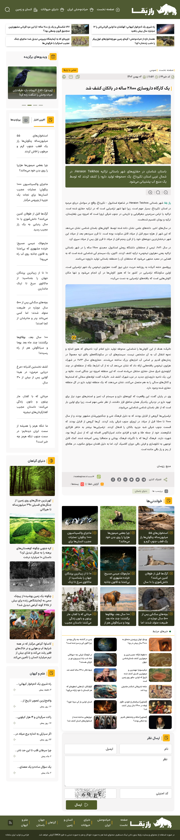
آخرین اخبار (39, 120)
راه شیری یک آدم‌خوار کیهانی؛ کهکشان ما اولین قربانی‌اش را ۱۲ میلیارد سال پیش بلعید (124, 29)
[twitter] (138, 480)
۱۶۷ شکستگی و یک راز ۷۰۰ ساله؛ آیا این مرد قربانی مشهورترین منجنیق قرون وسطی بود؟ (39, 29)
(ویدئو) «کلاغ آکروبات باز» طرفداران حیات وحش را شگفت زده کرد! (33, 92)
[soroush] (119, 480)
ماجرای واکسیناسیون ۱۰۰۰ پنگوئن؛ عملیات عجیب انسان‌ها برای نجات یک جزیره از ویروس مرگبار (79, 537)
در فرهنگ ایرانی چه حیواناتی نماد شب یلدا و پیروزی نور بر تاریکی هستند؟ (80, 658)
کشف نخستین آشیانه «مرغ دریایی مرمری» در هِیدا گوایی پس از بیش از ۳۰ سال (32, 375)
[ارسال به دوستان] (71, 77)
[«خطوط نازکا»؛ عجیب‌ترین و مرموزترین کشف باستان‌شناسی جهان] (159, 660)
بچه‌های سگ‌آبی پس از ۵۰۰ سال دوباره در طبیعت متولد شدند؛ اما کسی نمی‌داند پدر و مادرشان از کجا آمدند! (154, 618)
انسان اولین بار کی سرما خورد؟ (79, 702)
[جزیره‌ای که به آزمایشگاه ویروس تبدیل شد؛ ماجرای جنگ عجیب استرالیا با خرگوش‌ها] (80, 41)
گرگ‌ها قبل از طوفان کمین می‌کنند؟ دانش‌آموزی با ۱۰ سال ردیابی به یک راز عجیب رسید (155, 578)
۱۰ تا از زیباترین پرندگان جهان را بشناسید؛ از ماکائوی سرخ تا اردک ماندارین (78, 578)
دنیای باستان (141, 491)
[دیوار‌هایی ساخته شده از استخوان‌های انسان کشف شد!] (104, 722)
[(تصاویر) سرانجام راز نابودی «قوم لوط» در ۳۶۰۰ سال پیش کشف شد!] (159, 707)
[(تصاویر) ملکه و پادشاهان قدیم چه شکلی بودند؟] (159, 722)
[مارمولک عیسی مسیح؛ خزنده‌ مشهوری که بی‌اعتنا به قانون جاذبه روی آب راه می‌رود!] (118, 558)
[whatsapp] (131, 480)
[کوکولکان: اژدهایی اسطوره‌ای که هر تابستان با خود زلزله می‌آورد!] (104, 691)
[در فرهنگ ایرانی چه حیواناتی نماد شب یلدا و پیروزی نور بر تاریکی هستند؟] (104, 660)
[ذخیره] (78, 77)
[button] (41, 105)
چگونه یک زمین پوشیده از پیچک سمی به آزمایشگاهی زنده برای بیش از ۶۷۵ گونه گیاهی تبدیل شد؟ (31, 600)
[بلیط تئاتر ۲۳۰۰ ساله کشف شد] (104, 675)
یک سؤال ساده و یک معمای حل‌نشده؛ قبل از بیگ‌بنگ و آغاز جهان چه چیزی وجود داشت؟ (33, 767)
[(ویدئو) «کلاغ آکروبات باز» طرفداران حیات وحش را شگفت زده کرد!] (32, 82)
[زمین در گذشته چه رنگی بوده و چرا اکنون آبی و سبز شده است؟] (104, 644)
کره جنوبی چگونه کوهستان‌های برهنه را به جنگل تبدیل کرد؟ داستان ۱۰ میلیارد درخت (33, 552)
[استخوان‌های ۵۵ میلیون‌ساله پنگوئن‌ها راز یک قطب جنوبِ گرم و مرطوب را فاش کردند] (156, 518)
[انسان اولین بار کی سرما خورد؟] (104, 707)
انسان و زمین (23, 9)
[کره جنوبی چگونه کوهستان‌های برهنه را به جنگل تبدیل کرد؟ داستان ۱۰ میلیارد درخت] (32, 529)
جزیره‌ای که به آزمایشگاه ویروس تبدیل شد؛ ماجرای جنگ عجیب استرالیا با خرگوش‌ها (42, 41)
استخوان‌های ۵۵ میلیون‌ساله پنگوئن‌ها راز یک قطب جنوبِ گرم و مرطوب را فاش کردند (154, 537)
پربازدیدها (16, 120)
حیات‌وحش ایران (77, 9)
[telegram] (144, 480)
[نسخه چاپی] (64, 77)
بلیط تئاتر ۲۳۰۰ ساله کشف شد (79, 670)
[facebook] (113, 480)
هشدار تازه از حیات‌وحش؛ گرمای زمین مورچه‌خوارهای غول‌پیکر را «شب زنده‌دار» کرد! (123, 41)
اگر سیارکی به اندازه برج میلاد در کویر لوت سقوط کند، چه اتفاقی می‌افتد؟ (33, 734)
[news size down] (164, 192)
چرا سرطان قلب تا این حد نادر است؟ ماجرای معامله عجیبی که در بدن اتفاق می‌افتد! (33, 750)
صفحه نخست (105, 9)
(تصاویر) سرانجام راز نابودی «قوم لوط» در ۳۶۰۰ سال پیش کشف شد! (133, 705)
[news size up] (150, 192)
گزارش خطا (93, 484)
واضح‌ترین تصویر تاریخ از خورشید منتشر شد (37, 701)
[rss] (10, 822)
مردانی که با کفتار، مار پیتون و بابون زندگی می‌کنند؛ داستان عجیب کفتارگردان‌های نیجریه (78, 618)
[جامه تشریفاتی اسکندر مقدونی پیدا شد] (159, 691)
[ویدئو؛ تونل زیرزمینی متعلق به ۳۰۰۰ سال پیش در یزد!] (159, 644)
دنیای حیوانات (49, 9)
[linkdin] (125, 479)
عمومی (153, 70)
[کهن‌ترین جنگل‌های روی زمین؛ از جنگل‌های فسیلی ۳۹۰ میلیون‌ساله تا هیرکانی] (32, 481)
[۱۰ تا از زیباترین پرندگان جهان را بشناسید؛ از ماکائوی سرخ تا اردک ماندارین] (80, 558)
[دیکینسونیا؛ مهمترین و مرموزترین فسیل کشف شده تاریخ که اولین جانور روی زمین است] (159, 675)
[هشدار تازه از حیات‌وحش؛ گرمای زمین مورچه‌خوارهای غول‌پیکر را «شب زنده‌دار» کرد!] (165, 41)
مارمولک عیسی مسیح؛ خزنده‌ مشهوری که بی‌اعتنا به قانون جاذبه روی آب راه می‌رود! (117, 578)
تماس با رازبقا (70, 70)
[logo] (154, 9)
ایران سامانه (10, 834)
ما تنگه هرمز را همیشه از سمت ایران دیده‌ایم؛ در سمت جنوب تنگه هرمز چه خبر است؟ (32, 434)
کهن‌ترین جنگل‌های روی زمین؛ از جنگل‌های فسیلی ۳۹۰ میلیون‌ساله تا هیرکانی (31, 505)
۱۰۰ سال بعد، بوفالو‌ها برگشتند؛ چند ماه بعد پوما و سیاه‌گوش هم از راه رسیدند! (117, 618)
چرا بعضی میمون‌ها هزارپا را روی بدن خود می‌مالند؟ (118, 537)
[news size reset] (156, 192)
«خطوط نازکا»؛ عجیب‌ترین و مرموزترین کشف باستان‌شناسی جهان (134, 658)
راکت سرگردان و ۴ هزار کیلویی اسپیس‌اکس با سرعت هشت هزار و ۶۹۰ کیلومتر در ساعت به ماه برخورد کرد (32, 717)
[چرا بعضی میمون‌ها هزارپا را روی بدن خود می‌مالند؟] (118, 518)
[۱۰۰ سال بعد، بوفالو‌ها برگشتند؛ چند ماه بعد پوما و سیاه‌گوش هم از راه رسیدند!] (118, 599)
